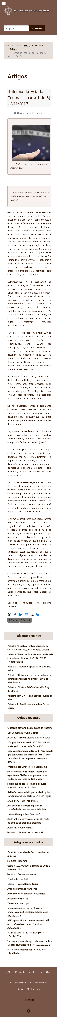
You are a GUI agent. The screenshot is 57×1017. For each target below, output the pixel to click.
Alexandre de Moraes (18, 898)
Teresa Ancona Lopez (18, 903)
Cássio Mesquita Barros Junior (22, 883)
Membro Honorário (17, 860)
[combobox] (16, 28)
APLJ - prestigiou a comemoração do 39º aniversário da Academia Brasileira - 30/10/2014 (28, 924)
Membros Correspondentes (21, 874)
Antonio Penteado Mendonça (22, 888)
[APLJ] (28, 10)
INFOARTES (30, 1000)
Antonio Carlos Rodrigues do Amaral (26, 893)
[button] (9, 615)
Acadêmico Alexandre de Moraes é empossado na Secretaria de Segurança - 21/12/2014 (28, 912)
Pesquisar (38, 28)
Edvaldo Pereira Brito (18, 879)
